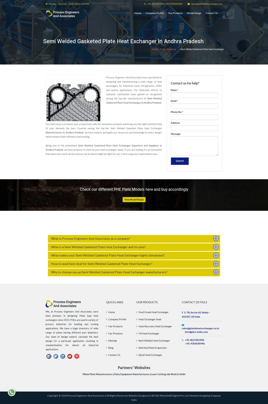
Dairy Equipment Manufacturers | (132, 374)
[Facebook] (49, 356)
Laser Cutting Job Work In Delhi (168, 374)
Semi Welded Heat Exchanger (154, 340)
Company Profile (155, 13)
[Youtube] (70, 356)
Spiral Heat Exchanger (150, 354)
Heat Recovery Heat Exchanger (155, 326)
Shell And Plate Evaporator (152, 347)
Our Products (175, 13)
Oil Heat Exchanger (148, 333)
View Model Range (134, 199)
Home (137, 13)
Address (175, 122)
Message (176, 133)
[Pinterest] (77, 356)
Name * (174, 90)
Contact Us (212, 13)
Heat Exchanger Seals (149, 319)
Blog (110, 347)
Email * (174, 100)
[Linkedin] (63, 356)
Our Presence (169, 49)
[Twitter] (56, 356)
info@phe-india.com (196, 331)
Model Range (194, 13)
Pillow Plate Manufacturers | (98, 374)
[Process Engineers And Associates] (62, 14)
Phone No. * (177, 112)
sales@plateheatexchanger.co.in (206, 3)
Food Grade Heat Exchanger (153, 312)
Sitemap (112, 340)
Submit (180, 161)
